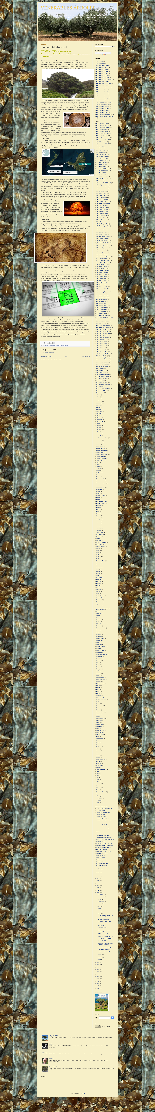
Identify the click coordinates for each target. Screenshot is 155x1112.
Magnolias (99, 636)
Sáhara (98, 749)
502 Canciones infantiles (102, 360)
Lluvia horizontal (100, 628)
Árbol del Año (100, 446)
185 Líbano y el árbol (101, 274)
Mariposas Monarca (101, 646)
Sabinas (98, 746)
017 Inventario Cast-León (102, 77)
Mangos (98, 642)
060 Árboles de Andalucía (103, 104)
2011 (98, 981)
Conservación (99, 532)
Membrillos (99, 652)
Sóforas (98, 767)
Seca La (98, 757)
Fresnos (98, 573)
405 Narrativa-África (101, 349)
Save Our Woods (100, 870)
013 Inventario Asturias (102, 69)
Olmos (98, 687)
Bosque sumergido (101, 483)
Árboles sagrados (100, 456)
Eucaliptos (99, 567)
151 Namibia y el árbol (102, 224)
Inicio (66, 356)
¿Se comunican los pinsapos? (105, 947)
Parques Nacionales (101, 699)
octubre (100, 899)
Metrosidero (99, 656)
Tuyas (97, 790)
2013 (98, 976)
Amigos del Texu (100, 814)
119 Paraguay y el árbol (102, 176)
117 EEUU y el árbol (101, 172)
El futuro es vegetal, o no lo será (106, 933)
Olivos (98, 685)
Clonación (99, 528)
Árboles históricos (101, 448)
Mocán (98, 664)
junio (99, 908)
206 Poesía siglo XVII (102, 303)
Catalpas (98, 507)
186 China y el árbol (101, 276)
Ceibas (98, 513)
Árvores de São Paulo (101, 824)
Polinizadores (99, 726)
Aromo (98, 466)
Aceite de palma (100, 403)
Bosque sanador (100, 481)
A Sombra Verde (100, 810)
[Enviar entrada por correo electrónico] (44, 342)
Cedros (98, 511)
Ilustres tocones (100, 595)
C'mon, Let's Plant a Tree (102, 835)
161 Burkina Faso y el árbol (103, 245)
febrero (100, 957)
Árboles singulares (101, 458)
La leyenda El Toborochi (55, 1036)
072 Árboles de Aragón (102, 125)
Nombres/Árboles (100, 679)
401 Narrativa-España (101, 341)
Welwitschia (99, 798)
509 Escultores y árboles (102, 374)
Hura (97, 593)
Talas (97, 773)
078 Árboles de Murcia (102, 135)
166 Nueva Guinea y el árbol (103, 256)
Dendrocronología (101, 542)
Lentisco (98, 621)
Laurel (98, 615)
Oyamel (98, 693)
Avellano (98, 468)
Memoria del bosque (101, 654)
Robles (98, 742)
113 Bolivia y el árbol (101, 164)
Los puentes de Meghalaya (104, 951)
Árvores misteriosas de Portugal (104, 829)
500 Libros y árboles (101, 356)
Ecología (98, 554)
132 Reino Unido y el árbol (103, 180)
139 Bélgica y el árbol (102, 195)
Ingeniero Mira (101, 925)
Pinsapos (98, 710)
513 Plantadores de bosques (103, 384)
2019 (98, 962)
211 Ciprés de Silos (101, 313)
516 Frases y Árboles (101, 390)
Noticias (98, 681)
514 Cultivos (99, 386)
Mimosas (98, 660)
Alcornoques (99, 421)
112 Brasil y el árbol (101, 162)
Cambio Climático (101, 495)
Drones (98, 552)
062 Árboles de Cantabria (102, 108)
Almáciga (98, 427)
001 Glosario (99, 61)
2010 (98, 983)
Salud (97, 753)
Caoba (98, 499)
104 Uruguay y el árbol (102, 146)
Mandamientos (100, 638)
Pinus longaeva (100, 712)
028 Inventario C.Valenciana (103, 100)
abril (99, 913)
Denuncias (99, 544)
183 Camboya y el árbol (102, 270)
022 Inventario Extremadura (103, 87)
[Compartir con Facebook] (52, 343)
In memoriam (99, 597)
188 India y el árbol (101, 280)
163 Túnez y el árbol (101, 250)
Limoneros (99, 626)
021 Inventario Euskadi (102, 85)
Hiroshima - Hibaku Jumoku (103, 851)
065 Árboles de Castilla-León (103, 114)
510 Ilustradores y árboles (102, 376)
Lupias (98, 630)
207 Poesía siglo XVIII (102, 305)
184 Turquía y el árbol (102, 272)
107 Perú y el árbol (101, 152)
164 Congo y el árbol (101, 252)
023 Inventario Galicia (102, 89)
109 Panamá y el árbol (102, 156)
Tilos (97, 781)
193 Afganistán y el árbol (102, 291)
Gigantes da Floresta (101, 849)
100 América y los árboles (103, 137)
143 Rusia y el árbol (101, 205)
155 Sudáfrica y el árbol (102, 232)
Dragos (98, 550)
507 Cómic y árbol (101, 370)
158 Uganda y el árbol (102, 238)
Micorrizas (99, 658)
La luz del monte (100, 857)
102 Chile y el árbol (101, 142)
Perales (98, 703)
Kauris (98, 611)
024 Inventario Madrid (102, 91)
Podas (97, 722)
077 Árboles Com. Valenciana (103, 133)
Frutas (97, 575)
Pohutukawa (99, 724)
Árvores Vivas (100, 831)
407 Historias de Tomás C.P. (103, 354)
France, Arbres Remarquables (103, 847)
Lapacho (98, 613)
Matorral (98, 648)
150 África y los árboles (102, 221)
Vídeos (98, 796)
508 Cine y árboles (101, 372)
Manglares (99, 640)
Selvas (98, 761)
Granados (98, 583)
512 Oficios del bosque (102, 382)
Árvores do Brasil (100, 827)
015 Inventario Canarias (102, 73)
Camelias (98, 497)
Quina (97, 736)
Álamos (98, 417)
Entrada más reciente (46, 356)
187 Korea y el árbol (101, 278)
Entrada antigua (86, 356)
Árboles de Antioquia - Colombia (104, 818)
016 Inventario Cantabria (102, 75)
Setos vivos (99, 765)
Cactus (98, 493)
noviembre (101, 897)
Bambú (98, 470)
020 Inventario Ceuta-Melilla (103, 83)
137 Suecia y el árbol (101, 191)
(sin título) (51, 1044)
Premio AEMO (100, 730)
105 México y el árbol (102, 148)
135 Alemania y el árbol (102, 187)
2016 (98, 969)
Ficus (97, 569)
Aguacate (98, 409)
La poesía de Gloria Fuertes (105, 938)
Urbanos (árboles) (100, 792)
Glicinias (98, 581)
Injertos (98, 604)
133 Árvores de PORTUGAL (103, 183)
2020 (98, 892)
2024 (98, 883)
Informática (99, 602)
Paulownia (99, 701)
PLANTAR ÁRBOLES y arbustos (104, 863)
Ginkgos (98, 579)
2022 (98, 887)
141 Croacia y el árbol (102, 199)
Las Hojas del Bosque (101, 859)
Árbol (97, 444)
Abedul (98, 395)
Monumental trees (100, 861)
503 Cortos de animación (102, 362)
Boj (97, 474)
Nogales (98, 675)
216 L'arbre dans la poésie (103, 325)
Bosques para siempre (101, 833)
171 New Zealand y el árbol (103, 260)
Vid (97, 794)
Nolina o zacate (100, 677)
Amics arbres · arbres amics (103, 812)
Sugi (97, 771)
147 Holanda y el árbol (102, 215)
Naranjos (98, 673)
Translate (107, 55)
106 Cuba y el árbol (101, 150)
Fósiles (98, 571)
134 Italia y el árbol (101, 185)
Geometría (99, 577)
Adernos (98, 405)
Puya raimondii (100, 734)
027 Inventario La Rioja (102, 98)
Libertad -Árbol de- (101, 623)
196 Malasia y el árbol (102, 295)
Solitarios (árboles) (64, 345)
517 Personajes (100, 392)
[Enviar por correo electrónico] (47, 343)
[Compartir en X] (50, 343)
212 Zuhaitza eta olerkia (102, 315)
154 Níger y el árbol (101, 230)
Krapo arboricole (100, 855)
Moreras (98, 667)
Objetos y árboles (100, 683)
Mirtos (98, 662)
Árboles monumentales (102, 454)
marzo (100, 954)
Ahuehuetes (99, 411)
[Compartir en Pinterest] (53, 343)
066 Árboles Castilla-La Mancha (104, 116)
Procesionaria (99, 732)
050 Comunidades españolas (103, 102)
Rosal (97, 744)
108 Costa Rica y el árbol (102, 154)
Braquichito (99, 489)
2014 (98, 974)
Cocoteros (98, 530)
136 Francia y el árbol (101, 189)
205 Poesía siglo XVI (101, 301)
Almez (98, 431)
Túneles (98, 787)
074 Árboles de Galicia (102, 129)
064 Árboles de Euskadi (102, 112)
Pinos (97, 708)
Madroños (98, 634)
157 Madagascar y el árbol (103, 236)
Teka (97, 779)
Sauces (98, 755)
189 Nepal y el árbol (101, 282)
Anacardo (98, 436)
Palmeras (98, 695)
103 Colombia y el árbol (102, 144)
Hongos (98, 591)
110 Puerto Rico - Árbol (102, 158)
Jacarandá (98, 606)
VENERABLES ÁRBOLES (68, 7)
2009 (98, 986)
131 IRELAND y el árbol (102, 178)
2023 (98, 885)
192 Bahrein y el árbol (102, 288)
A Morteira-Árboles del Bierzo (104, 808)
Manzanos (99, 644)
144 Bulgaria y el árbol (102, 207)
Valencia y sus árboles (54, 1066)
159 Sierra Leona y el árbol (103, 240)
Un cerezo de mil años (103, 919)
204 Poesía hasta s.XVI (102, 299)
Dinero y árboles (100, 546)
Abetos (98, 397)
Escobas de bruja (100, 561)
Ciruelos (98, 524)
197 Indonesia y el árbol (102, 297)
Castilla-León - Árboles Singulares (105, 839)
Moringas (98, 669)
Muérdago (99, 671)
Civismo (98, 526)
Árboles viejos (100, 460)
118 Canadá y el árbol (101, 174)
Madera (98, 632)
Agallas (98, 407)
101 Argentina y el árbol (102, 139)
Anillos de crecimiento (50, 345)
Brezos (98, 491)
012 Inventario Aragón (102, 67)
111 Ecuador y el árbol (102, 160)
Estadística (99, 565)
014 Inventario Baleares (102, 71)
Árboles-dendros (100, 822)
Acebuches (99, 401)
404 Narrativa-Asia (101, 347)
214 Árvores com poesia (102, 321)
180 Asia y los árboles (102, 264)
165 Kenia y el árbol (101, 254)
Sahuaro (98, 751)
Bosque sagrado (100, 479)
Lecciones (98, 619)
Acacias (98, 399)
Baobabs (98, 472)
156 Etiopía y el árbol (101, 234)
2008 (98, 988)
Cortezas (98, 536)
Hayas (98, 587)
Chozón (98, 517)
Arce (97, 462)
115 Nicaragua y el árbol (102, 168)
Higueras (98, 589)
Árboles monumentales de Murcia (104, 820)
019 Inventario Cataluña (102, 81)
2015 (98, 971)
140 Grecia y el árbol (101, 197)
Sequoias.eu (99, 872)
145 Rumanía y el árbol (102, 211)
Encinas (98, 556)
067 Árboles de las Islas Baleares (104, 120)
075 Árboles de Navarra (102, 131)
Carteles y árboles (100, 503)
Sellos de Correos (100, 759)
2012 (98, 978)
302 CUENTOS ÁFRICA (102, 331)
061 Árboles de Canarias (102, 106)
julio (99, 906)
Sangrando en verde (101, 868)
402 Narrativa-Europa (101, 343)
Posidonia (98, 728)
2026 (98, 878)
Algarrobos (99, 425)
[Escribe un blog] (49, 343)
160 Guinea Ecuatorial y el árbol (104, 242)
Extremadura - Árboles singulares (104, 845)
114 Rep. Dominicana (101, 166)
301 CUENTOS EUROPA (102, 329)
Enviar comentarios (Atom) (54, 359)
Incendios (98, 599)
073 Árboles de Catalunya (103, 127)
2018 (98, 964)
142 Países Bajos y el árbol (103, 203)
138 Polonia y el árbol (102, 193)
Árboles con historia (101, 816)
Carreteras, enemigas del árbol (105, 936)
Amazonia (99, 433)
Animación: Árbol (102, 940)
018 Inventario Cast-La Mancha (104, 79)
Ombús (98, 689)
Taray (97, 775)
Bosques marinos (100, 487)
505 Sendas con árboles (102, 366)
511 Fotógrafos (100, 380)
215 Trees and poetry (101, 323)
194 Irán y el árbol (101, 293)
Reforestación (99, 738)
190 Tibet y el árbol (101, 284)
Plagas (98, 716)
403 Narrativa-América (102, 345)
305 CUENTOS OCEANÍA (103, 337)
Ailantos (98, 413)
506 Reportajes (100, 368)
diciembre (101, 894)
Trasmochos (99, 785)
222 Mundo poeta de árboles (103, 327)
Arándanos (99, 440)
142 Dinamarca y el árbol (102, 201)
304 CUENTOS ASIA (101, 335)
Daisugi (98, 538)
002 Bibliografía (100, 63)
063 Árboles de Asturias (102, 110)
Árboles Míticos (100, 452)
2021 (98, 890)
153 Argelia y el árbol (101, 228)
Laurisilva (98, 617)
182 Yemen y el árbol (101, 268)
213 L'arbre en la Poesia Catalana (104, 317)
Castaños (98, 505)
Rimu (97, 740)
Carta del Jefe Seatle (101, 501)
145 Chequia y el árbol (102, 209)
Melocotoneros (100, 650)
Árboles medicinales (101, 450)
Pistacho (98, 714)
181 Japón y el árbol (101, 266)
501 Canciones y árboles (102, 358)
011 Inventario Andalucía (102, 65)
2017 (98, 967)
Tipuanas (98, 783)
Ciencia (57, 345)
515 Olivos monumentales (103, 388)
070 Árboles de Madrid (102, 123)
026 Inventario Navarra (102, 96)
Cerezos (98, 515)
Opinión (98, 691)
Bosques (98, 485)
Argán (98, 464)
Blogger (83, 1093)
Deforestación (99, 540)
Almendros (99, 429)
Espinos (98, 563)
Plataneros (99, 720)
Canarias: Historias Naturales (103, 837)
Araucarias (99, 442)
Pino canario (99, 705)
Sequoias (98, 763)
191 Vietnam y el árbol (102, 286)
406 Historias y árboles (102, 351)
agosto (100, 904)
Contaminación (100, 534)
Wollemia (98, 800)
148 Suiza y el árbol (101, 217)
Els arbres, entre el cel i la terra (104, 843)
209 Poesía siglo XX (101, 309)
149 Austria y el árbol (101, 219)
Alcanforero (99, 419)
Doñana (98, 548)
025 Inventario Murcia (102, 94)
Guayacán (98, 585)
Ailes (97, 415)
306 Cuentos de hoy (101, 339)
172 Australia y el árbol (102, 262)
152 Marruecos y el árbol (102, 226)
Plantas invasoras (100, 718)
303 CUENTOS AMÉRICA (103, 333)
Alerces (98, 423)
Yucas (97, 802)
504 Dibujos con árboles (102, 364)
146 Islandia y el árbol (102, 213)
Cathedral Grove (100, 841)
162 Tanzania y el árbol (102, 247)
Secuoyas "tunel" (102, 927)
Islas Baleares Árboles (102, 853)
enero (99, 959)
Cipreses (98, 522)
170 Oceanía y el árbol (102, 258)
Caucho (98, 509)
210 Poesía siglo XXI (101, 311)
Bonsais (98, 477)
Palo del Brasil (100, 697)
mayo (99, 911)
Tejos (97, 777)
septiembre (101, 901)
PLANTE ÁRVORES (101, 865)
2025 (98, 880)
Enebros (98, 558)
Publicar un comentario (48, 352)
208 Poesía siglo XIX (101, 307)
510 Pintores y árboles (102, 378)
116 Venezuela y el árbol (102, 170)
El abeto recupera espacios (104, 949)
